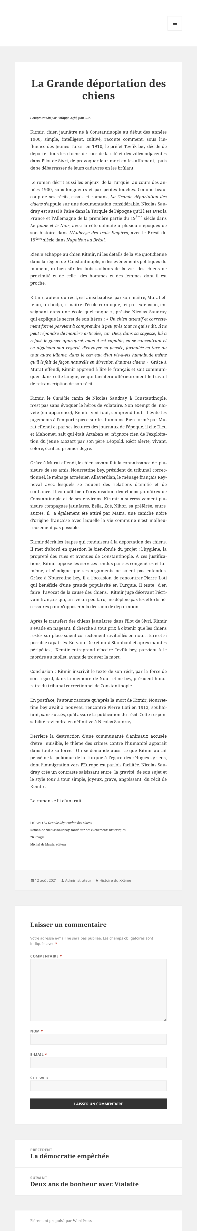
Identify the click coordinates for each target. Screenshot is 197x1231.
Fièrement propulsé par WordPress (61, 1220)
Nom (36, 1031)
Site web (39, 1077)
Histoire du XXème (115, 880)
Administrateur (78, 880)
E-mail (38, 1054)
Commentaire (46, 956)
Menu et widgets (175, 30)
